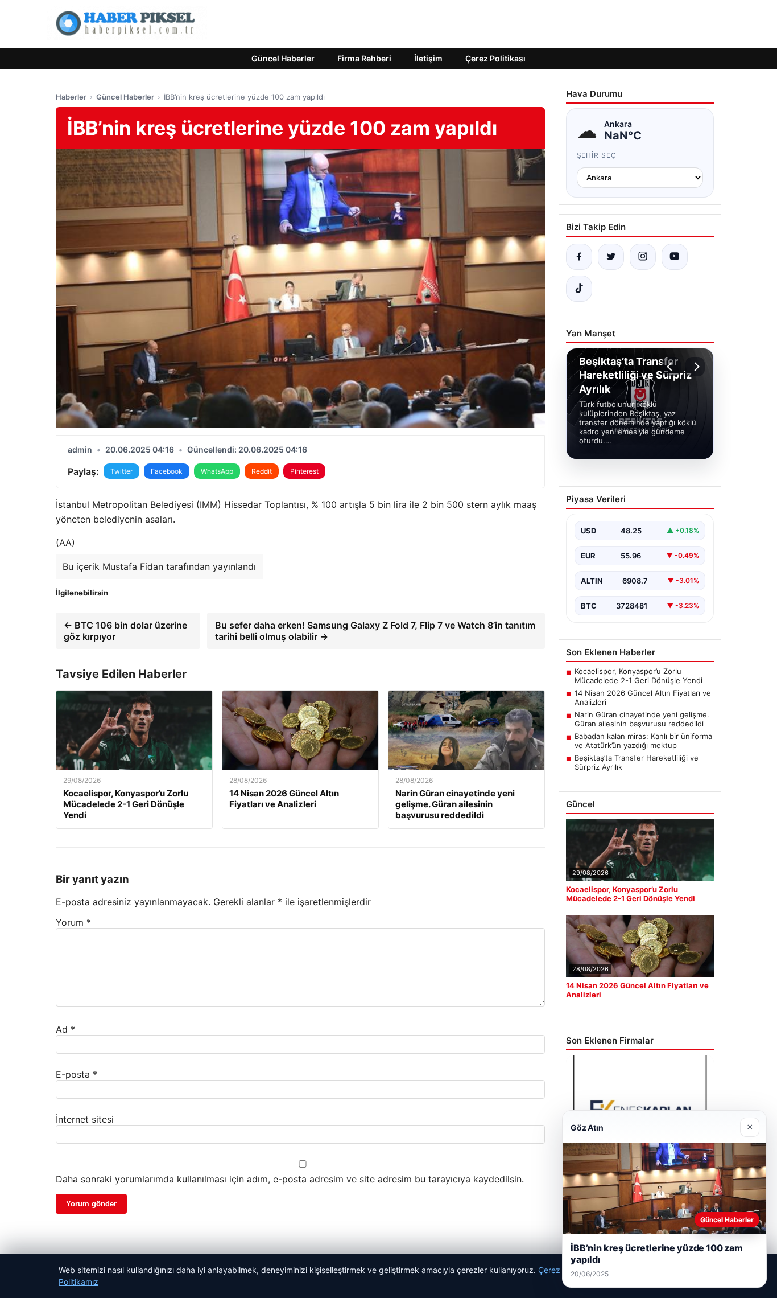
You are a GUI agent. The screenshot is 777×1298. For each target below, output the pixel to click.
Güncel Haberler (283, 58)
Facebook (167, 471)
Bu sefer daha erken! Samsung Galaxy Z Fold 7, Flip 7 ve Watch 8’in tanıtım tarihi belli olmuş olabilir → (375, 630)
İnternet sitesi (85, 1119)
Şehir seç (597, 155)
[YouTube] (675, 257)
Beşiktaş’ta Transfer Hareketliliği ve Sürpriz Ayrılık (637, 762)
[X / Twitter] (611, 257)
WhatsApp (217, 471)
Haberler (71, 96)
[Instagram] (643, 257)
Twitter (121, 471)
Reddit (261, 471)
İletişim (428, 58)
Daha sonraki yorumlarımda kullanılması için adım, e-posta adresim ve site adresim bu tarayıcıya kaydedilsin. (290, 1179)
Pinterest (304, 471)
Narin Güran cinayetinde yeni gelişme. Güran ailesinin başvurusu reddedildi (642, 719)
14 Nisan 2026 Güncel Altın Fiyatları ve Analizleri (643, 697)
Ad (65, 1029)
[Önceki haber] (671, 366)
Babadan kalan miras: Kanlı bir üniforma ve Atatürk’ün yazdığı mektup (643, 741)
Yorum (73, 922)
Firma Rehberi (364, 58)
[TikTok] (579, 289)
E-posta (76, 1074)
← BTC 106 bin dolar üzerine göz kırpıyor (125, 630)
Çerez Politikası (495, 58)
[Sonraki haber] (695, 366)
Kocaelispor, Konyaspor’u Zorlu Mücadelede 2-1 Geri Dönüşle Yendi (638, 676)
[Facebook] (579, 257)
